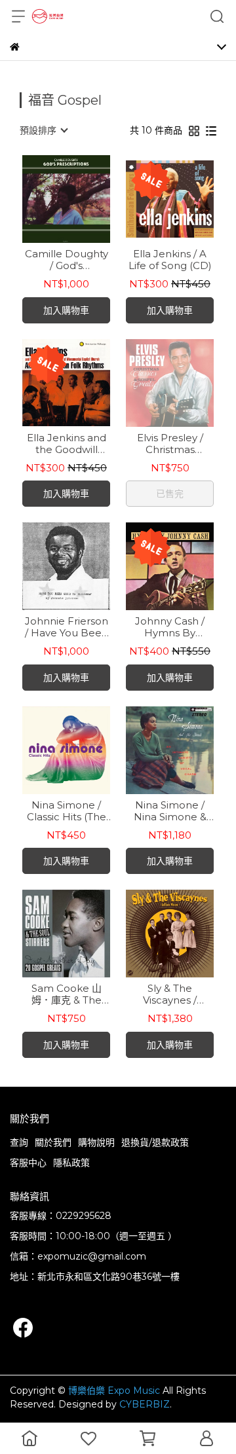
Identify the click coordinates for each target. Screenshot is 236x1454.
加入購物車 (66, 310)
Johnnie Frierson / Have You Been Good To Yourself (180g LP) (66, 627)
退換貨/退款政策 (155, 1142)
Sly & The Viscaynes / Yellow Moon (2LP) (170, 994)
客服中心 (28, 1163)
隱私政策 (71, 1163)
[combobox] (43, 130)
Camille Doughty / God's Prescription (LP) (66, 260)
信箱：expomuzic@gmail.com (78, 1256)
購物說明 (96, 1142)
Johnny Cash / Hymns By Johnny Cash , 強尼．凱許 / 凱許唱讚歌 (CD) (170, 627)
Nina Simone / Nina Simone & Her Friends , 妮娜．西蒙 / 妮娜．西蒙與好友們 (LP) (170, 811)
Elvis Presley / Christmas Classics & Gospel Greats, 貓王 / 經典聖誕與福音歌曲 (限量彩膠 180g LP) (170, 444)
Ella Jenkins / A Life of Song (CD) (170, 260)
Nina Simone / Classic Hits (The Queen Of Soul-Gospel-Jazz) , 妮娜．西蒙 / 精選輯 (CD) (66, 811)
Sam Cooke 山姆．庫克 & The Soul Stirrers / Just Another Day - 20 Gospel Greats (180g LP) (66, 994)
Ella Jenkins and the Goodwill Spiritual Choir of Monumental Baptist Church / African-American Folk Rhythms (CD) (66, 444)
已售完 (170, 494)
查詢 (19, 1142)
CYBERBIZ (144, 1404)
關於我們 (53, 1142)
